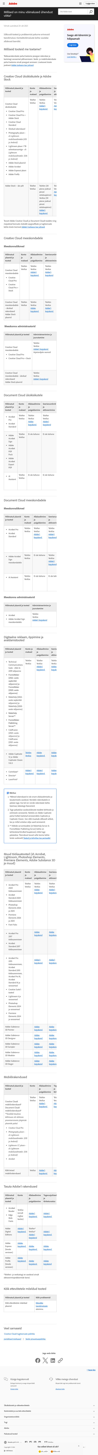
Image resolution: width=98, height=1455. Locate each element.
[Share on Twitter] (45, 1362)
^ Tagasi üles (91, 1370)
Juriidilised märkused (12, 1339)
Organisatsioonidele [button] (11, 1417)
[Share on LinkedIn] (53, 1362)
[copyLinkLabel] (60, 1362)
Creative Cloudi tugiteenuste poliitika (19, 1334)
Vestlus (28, 755)
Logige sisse (90, 3)
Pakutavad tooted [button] (10, 1434)
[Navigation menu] (4, 3)
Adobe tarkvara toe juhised (22, 65)
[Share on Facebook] (38, 1362)
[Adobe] (13, 3)
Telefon (28, 752)
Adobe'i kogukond (41, 349)
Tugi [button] (5, 1422)
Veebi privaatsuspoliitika (36, 1339)
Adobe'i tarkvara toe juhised (33, 227)
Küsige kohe (14, 1389)
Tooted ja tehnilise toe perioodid (36, 838)
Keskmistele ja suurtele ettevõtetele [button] (17, 1411)
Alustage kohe (60, 1389)
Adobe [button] (6, 1428)
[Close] (79, 1446)
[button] (80, 4)
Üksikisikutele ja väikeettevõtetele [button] (16, 1405)
